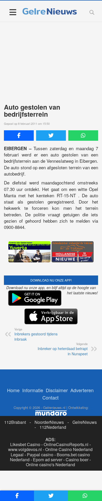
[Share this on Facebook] (19, 135)
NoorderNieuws (49, 422)
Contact (50, 397)
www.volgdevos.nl (25, 449)
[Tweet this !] (51, 135)
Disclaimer (57, 390)
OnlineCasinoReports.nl (66, 444)
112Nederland (52, 427)
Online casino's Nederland (50, 464)
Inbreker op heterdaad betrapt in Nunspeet (63, 349)
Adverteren (82, 390)
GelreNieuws (84, 422)
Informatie (32, 390)
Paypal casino (40, 455)
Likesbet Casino (25, 444)
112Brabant (15, 422)
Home (13, 390)
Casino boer (77, 460)
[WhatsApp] (83, 135)
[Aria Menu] (12, 12)
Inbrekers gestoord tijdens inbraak (36, 334)
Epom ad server (47, 460)
